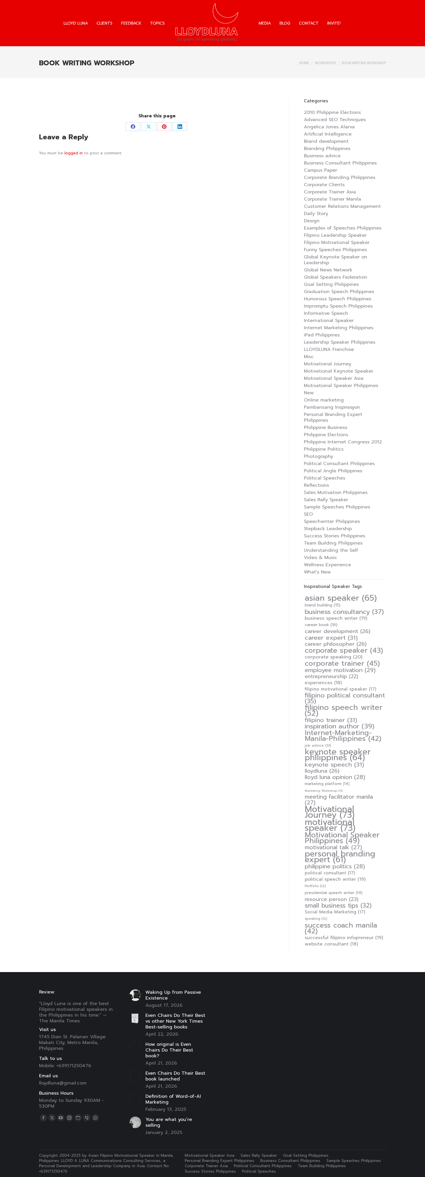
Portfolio (315, 886)
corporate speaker (344, 650)
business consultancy (344, 612)
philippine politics (335, 866)
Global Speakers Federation (335, 277)
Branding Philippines (327, 148)
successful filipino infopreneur (344, 938)
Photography (318, 456)
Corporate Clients (324, 185)
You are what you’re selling (168, 1122)
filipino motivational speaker (340, 689)
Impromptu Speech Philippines (338, 306)
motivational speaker (330, 825)
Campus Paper (320, 170)
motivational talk (333, 847)
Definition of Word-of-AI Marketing (173, 1099)
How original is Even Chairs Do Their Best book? (169, 1050)
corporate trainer (342, 663)
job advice (318, 745)
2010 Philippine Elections (332, 112)
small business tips (338, 905)
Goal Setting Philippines (331, 284)
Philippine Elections (326, 435)
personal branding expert (340, 857)
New (309, 393)
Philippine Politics (323, 449)
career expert (331, 638)
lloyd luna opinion (335, 777)
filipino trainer (331, 720)
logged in (73, 153)
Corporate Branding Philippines (339, 177)
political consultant (330, 873)
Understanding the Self (331, 550)
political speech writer (335, 879)
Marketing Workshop (324, 790)
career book (321, 625)
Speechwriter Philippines (332, 521)
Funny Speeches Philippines (335, 250)
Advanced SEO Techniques (335, 120)
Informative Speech (326, 313)
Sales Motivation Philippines (335, 492)
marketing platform (327, 783)
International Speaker (329, 320)
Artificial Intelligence (328, 134)
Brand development (326, 141)
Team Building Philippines (333, 543)
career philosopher (336, 644)
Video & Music (320, 557)
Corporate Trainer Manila (332, 199)
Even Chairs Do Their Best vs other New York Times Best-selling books (175, 1021)
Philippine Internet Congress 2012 (343, 442)
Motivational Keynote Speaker (338, 371)
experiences (323, 683)
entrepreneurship (331, 676)
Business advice (322, 156)
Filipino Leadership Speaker (335, 235)
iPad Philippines (322, 335)
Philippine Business (325, 427)
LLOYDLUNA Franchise (329, 349)
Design (311, 221)
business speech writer (336, 618)
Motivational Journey (327, 364)
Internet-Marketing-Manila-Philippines (343, 735)
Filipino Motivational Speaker (336, 242)
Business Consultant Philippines (340, 163)
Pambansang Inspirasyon (332, 407)
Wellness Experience (327, 565)
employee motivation (340, 670)
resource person (332, 899)
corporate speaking (333, 657)
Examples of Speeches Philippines (342, 228)
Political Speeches (324, 478)
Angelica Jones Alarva (329, 127)
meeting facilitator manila (339, 800)
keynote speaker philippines (338, 754)
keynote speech (334, 764)
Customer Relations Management (342, 206)
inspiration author (339, 726)
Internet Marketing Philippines (338, 328)
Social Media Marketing (335, 912)
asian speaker (341, 598)
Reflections (316, 485)
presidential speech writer (334, 892)
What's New (317, 572)
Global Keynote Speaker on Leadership (335, 260)
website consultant (331, 944)
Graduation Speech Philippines (339, 292)
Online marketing (324, 400)
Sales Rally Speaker (326, 500)
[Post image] (135, 995)
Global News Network (328, 270)
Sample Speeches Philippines (337, 507)
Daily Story (316, 213)
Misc (309, 357)
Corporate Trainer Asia (330, 192)
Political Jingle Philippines (333, 471)
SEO (308, 514)
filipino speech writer (343, 710)
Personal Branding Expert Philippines (333, 417)
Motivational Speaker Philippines (341, 385)
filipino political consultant (345, 698)
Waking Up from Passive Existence (173, 995)
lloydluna (322, 771)
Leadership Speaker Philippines (339, 342)
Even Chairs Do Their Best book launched (175, 1076)
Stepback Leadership (328, 529)
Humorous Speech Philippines (337, 299)
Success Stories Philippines (334, 536)
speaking (316, 918)
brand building (322, 605)
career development (337, 631)
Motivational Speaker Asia (333, 378)
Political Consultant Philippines (339, 464)
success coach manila (341, 928)
